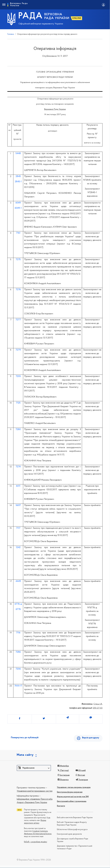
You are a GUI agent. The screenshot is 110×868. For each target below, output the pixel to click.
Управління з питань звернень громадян (73, 787)
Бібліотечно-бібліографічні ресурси (72, 830)
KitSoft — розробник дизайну (35, 842)
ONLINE (76, 18)
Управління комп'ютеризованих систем (34, 791)
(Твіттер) (64, 770)
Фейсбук (64, 766)
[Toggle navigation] (4, 5)
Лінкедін (64, 780)
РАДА (30, 16)
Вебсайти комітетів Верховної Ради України (75, 818)
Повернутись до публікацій (24, 738)
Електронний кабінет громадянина (71, 801)
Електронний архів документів (69, 834)
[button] (34, 768)
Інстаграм (64, 775)
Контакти (61, 806)
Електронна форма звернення (69, 792)
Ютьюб (82, 770)
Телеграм (83, 780)
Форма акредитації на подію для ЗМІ (73, 797)
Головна (10, 34)
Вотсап (81, 775)
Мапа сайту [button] (25, 755)
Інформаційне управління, (28, 799)
